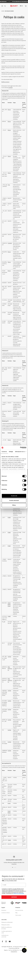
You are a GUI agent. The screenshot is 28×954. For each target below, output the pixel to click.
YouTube (9, 656)
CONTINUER (14, 897)
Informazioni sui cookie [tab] (21, 451)
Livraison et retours (5, 912)
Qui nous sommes (19, 910)
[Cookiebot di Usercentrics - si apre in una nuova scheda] (20, 448)
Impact (9, 606)
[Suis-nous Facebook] (2, 941)
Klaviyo (9, 109)
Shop (9, 184)
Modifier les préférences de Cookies (6, 927)
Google (9, 517)
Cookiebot (10, 87)
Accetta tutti (14, 495)
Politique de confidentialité (6, 922)
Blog (16, 912)
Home (2, 11)
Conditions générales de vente (6, 932)
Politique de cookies (5, 924)
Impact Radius (9, 603)
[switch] (24, 480)
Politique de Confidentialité (18, 893)
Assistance (3, 910)
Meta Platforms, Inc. (10, 668)
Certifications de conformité (4, 936)
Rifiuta (14, 505)
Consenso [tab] (4, 451)
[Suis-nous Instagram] (6, 941)
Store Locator (18, 915)
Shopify (9, 840)
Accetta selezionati (14, 500)
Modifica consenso (5, 82)
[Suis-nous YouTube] (10, 941)
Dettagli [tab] (11, 451)
